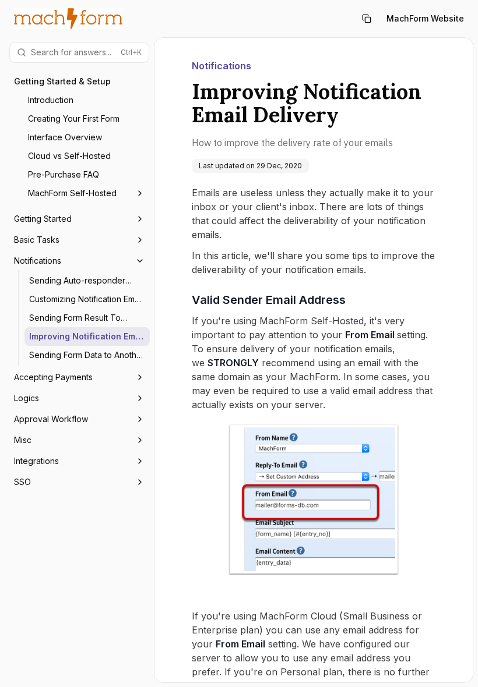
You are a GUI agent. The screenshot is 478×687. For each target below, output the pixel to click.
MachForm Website (425, 18)
